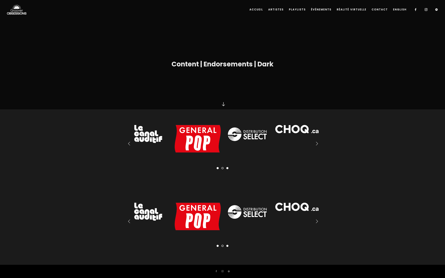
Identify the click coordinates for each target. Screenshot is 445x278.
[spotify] (436, 9)
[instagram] (426, 9)
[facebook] (416, 9)
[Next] (316, 143)
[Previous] (129, 143)
